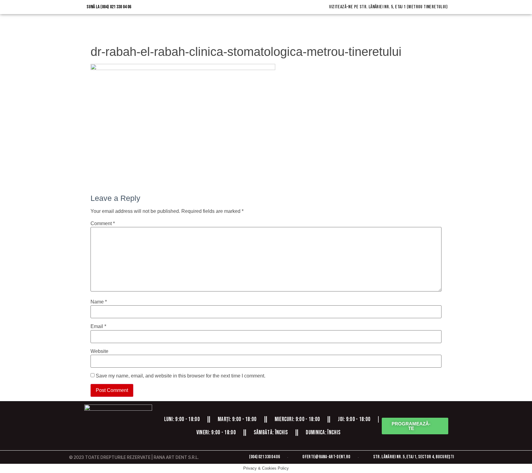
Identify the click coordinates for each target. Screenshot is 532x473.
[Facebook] (101, 439)
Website (99, 351)
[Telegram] (136, 439)
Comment (103, 223)
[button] (415, 426)
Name (99, 301)
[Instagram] (118, 439)
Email (98, 326)
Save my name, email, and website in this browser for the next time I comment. (180, 375)
